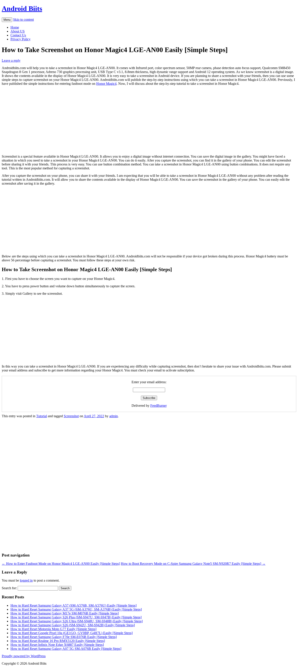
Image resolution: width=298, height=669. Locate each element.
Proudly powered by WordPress (24, 656)
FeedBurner (158, 405)
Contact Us (18, 35)
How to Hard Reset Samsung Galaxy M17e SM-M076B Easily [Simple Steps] (64, 613)
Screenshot (71, 416)
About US (17, 31)
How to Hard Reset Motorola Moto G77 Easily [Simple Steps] (53, 629)
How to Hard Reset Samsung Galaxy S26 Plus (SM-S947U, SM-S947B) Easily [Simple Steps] (76, 617)
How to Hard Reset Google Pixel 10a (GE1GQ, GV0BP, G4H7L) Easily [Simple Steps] (71, 633)
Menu (6, 19)
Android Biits (22, 8)
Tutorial (41, 416)
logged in (26, 580)
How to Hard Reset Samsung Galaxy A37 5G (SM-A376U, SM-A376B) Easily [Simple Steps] (76, 609)
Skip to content (23, 19)
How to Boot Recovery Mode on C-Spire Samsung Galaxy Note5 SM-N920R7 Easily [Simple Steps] (193, 563)
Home (14, 27)
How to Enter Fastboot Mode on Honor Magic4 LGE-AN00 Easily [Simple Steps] (61, 563)
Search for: (9, 588)
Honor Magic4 (106, 83)
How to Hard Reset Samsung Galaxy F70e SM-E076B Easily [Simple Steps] (63, 637)
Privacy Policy (20, 39)
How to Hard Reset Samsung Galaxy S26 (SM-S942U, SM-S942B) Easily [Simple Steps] (72, 625)
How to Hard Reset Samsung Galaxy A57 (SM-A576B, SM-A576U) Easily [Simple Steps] (73, 605)
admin (113, 416)
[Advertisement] (149, 119)
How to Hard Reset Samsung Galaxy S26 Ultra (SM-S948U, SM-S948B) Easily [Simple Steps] (76, 621)
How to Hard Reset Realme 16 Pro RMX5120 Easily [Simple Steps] (57, 641)
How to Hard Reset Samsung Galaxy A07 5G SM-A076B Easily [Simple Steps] (65, 648)
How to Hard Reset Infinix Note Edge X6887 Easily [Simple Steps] (57, 645)
